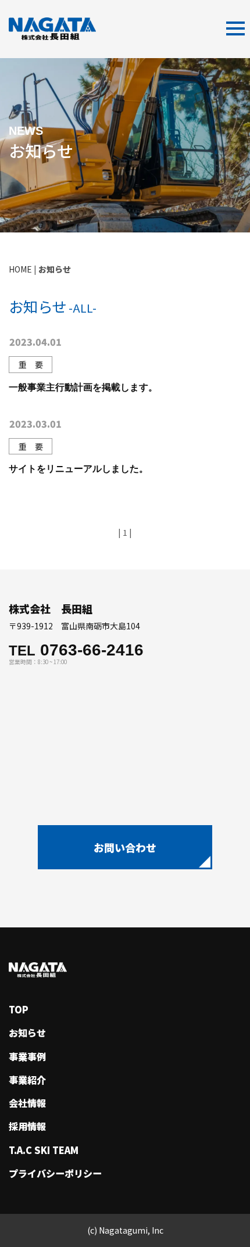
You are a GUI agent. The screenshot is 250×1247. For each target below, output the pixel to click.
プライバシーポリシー (55, 1173)
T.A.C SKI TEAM (43, 1150)
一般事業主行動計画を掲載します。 (83, 386)
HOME (20, 269)
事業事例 (27, 1056)
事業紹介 (27, 1080)
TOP (18, 1009)
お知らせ (27, 1033)
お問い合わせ (125, 847)
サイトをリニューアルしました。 (78, 468)
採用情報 (27, 1126)
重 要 (31, 364)
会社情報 (27, 1103)
